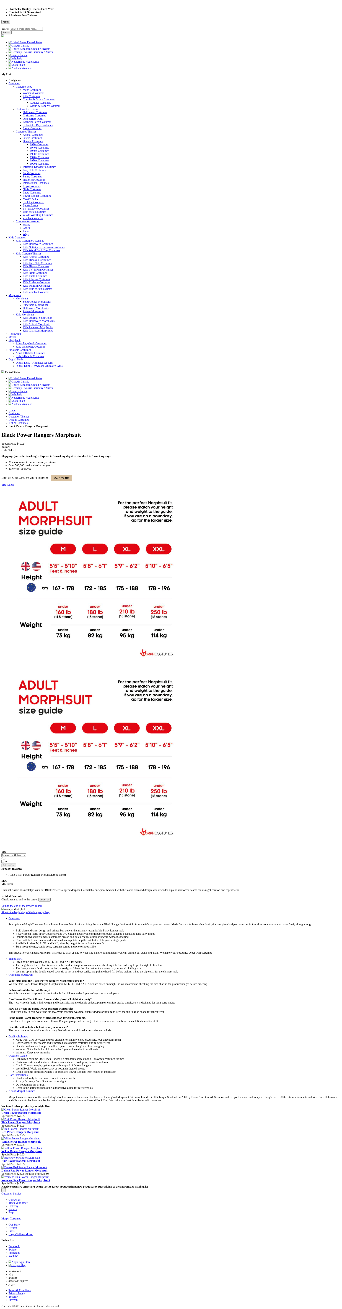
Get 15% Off (61, 478)
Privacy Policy (17, 1293)
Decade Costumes (19, 419)
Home (12, 410)
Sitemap (13, 1299)
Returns (13, 1209)
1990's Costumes (18, 422)
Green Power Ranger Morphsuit (21, 1112)
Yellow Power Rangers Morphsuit (21, 1151)
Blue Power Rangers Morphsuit (20, 1160)
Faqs (11, 1212)
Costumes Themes (19, 416)
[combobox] (26, 29)
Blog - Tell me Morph (21, 1234)
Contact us (14, 1199)
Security (13, 1296)
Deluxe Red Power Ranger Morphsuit (24, 1170)
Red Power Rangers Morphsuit (20, 1132)
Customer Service (11, 1193)
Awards (13, 1227)
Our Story (14, 1224)
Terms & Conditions (20, 1290)
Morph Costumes (11, 1218)
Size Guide (7, 484)
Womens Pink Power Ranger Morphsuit (25, 1180)
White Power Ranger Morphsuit (21, 1141)
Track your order (18, 1202)
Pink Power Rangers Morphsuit (20, 1122)
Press (11, 1230)
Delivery (13, 1206)
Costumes (14, 413)
